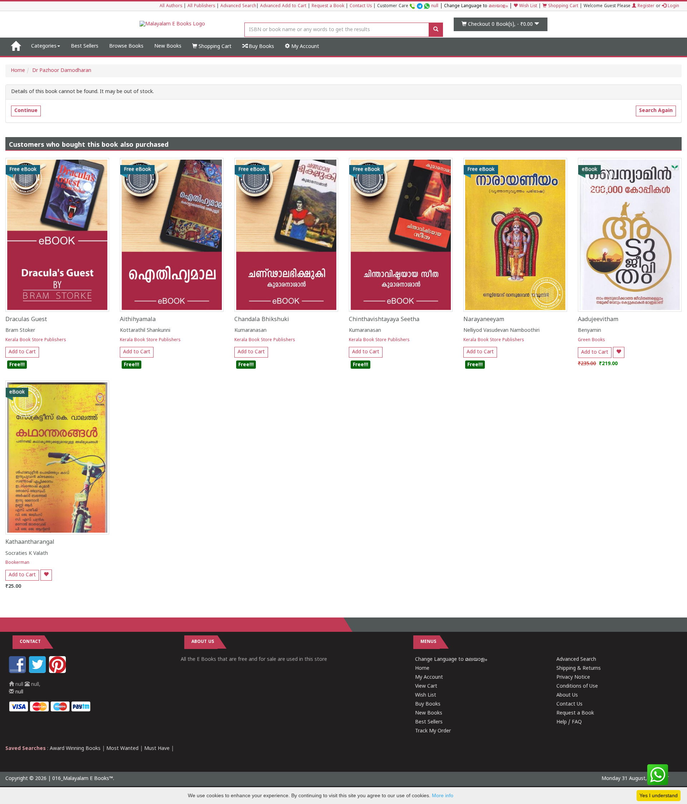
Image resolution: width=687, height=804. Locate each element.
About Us (567, 695)
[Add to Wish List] (618, 352)
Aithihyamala (138, 319)
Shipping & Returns (578, 668)
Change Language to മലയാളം (451, 660)
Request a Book (328, 6)
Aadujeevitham (598, 319)
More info (442, 795)
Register (645, 6)
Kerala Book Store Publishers (35, 340)
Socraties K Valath (26, 554)
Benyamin (589, 331)
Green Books (591, 340)
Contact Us (361, 6)
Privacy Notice (573, 677)
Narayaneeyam (483, 319)
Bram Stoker (20, 331)
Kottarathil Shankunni (145, 331)
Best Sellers (84, 46)
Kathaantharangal (29, 542)
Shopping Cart (562, 6)
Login (672, 6)
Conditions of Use (577, 686)
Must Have (157, 749)
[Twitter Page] (38, 672)
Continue (26, 111)
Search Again (656, 111)
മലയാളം (498, 6)
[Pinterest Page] (58, 672)
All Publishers (201, 6)
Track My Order (433, 731)
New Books (167, 46)
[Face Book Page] (18, 672)
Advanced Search (238, 6)
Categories (44, 46)
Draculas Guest (26, 319)
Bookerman (17, 563)
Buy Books (260, 47)
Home (18, 71)
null (434, 6)
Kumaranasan (250, 331)
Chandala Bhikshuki (261, 319)
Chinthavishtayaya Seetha (384, 319)
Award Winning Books (75, 749)
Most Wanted (122, 749)
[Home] (15, 46)
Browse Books (126, 46)
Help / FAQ (569, 722)
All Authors (171, 6)
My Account (304, 47)
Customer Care (407, 6)
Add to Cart (22, 352)
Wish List (527, 6)
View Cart (426, 686)
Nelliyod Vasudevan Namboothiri (501, 331)
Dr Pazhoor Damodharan (61, 71)
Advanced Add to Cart (283, 6)
